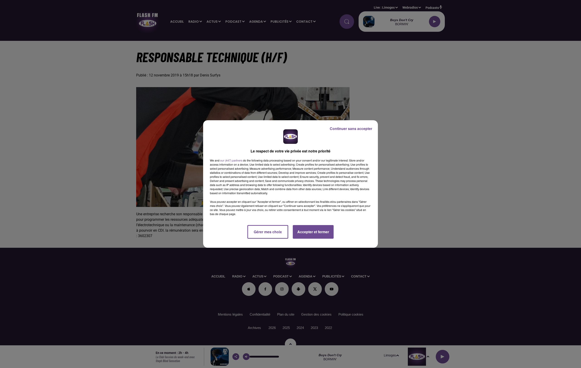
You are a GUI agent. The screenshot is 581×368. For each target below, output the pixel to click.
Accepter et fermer (313, 231)
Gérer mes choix (268, 231)
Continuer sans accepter (351, 128)
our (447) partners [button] (231, 160)
